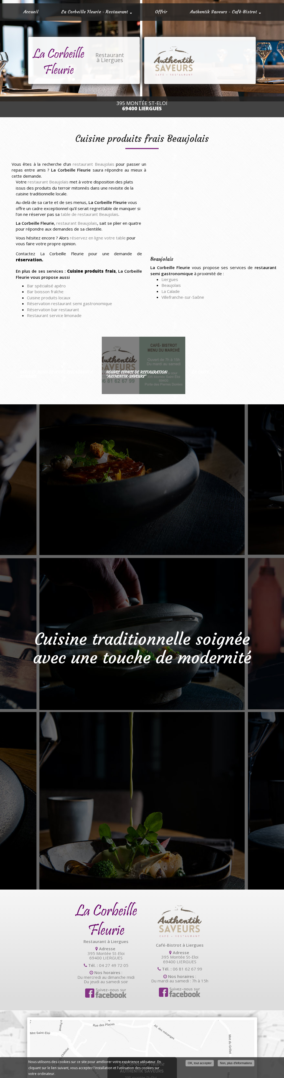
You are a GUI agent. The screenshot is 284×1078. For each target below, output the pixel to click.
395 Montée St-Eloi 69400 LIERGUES (106, 956)
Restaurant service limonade (54, 315)
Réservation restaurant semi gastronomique (69, 303)
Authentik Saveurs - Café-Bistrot (224, 11)
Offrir (161, 11)
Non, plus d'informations (236, 1063)
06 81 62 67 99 (187, 969)
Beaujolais (171, 285)
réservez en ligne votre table (98, 238)
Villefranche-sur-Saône (182, 297)
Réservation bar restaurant (53, 309)
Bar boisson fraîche (45, 291)
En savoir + (57, 365)
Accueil (30, 11)
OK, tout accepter (200, 1063)
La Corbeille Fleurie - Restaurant (95, 11)
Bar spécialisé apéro (46, 285)
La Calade (170, 291)
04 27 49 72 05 (113, 965)
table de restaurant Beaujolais (89, 214)
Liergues (169, 279)
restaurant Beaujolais (93, 164)
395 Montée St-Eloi (141, 106)
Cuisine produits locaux (48, 297)
